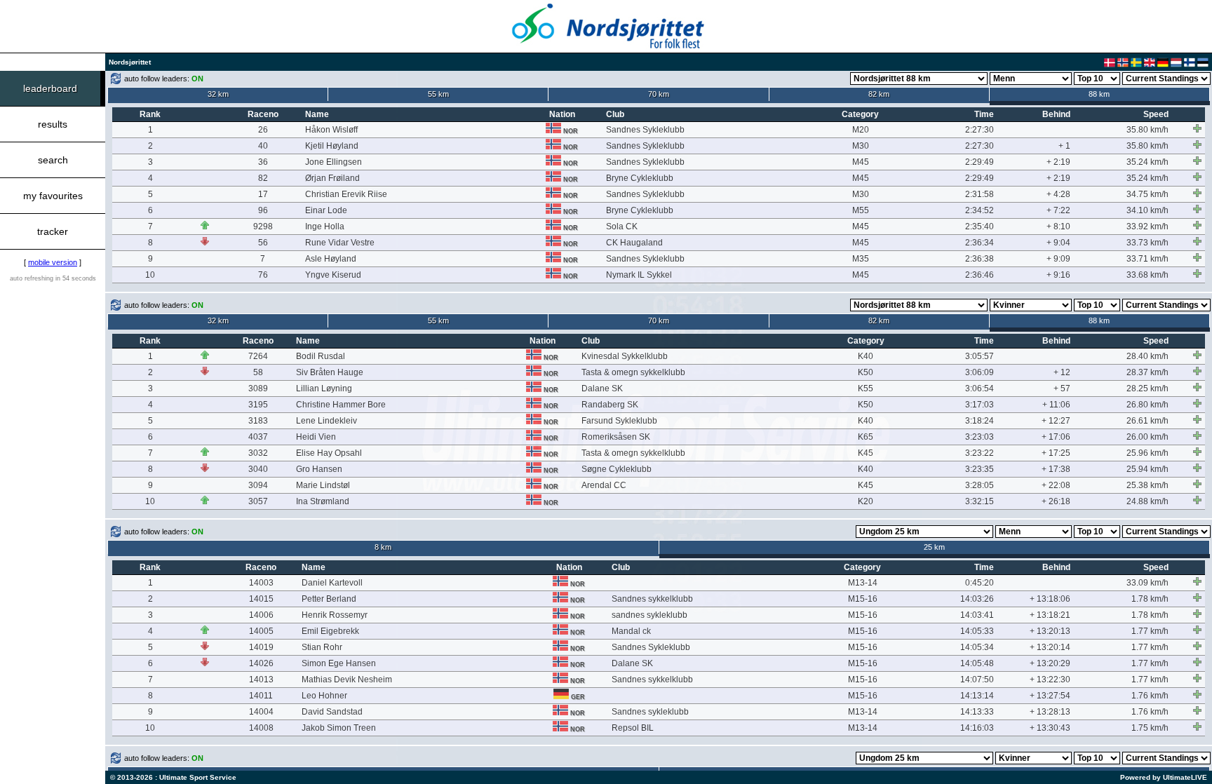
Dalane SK (602, 388)
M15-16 (862, 599)
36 (263, 162)
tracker (52, 231)
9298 (263, 226)
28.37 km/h (1147, 372)
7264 (258, 356)
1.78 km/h (1150, 599)
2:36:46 (979, 275)
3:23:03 (979, 437)
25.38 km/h (1147, 485)
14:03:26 (977, 599)
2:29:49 (979, 162)
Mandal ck (631, 631)
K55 (865, 388)
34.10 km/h (1147, 210)
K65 (865, 437)
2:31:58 (979, 194)
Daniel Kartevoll (332, 583)
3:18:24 (979, 421)
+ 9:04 (1058, 243)
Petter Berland (329, 599)
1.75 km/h (1150, 728)
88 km (1099, 94)
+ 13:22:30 (1050, 679)
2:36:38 (979, 259)
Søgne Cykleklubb (616, 469)
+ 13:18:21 (1050, 615)
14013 (261, 679)
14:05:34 (977, 647)
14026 (261, 663)
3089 (258, 388)
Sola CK (622, 226)
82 (263, 178)
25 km (934, 547)
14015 (261, 599)
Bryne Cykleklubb (639, 178)
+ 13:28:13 (1050, 712)
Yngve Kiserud (333, 275)
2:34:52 (979, 210)
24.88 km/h (1147, 501)
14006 (261, 615)
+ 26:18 (1056, 501)
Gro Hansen (319, 469)
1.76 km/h (1150, 696)
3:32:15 (979, 501)
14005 (261, 631)
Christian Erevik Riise (346, 194)
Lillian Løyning (324, 388)
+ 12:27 (1056, 421)
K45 (865, 453)
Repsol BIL (633, 728)
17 (263, 194)
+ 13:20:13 (1050, 631)
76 (263, 275)
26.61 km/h (1147, 421)
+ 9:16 (1058, 275)
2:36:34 (979, 243)
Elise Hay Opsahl (329, 453)
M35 (860, 259)
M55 (860, 210)
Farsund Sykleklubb (619, 421)
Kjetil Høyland (331, 146)
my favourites (53, 195)
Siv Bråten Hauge (329, 372)
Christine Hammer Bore (341, 405)
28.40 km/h (1147, 356)
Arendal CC (603, 485)
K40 (865, 356)
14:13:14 (977, 696)
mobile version (52, 262)
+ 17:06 (1056, 437)
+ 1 (1064, 146)
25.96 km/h (1147, 453)
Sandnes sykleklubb (650, 712)
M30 (860, 146)
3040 (258, 469)
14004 (261, 712)
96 (263, 210)
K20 (865, 501)
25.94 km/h (1147, 469)
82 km (878, 94)
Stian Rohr (322, 647)
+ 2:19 (1058, 162)
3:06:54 (979, 388)
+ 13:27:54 (1050, 696)
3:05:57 (979, 356)
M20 (860, 130)
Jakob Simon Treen (339, 728)
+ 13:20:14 (1050, 647)
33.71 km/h (1147, 259)
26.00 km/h (1147, 437)
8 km (383, 547)
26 (263, 130)
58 (258, 372)
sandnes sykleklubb (649, 615)
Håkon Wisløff (331, 130)
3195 (258, 405)
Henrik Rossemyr (335, 615)
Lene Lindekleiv (326, 421)
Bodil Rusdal (320, 356)
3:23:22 (979, 453)
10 (150, 275)
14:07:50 (977, 679)
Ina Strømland (322, 501)
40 (263, 146)
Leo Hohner (324, 696)
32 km (218, 94)
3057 (258, 501)
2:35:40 (979, 226)
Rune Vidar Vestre (340, 243)
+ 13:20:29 (1050, 663)
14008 (261, 728)
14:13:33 (977, 712)
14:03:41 (977, 615)
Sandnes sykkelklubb (652, 599)
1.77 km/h (1150, 631)
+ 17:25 (1056, 453)
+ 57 (1061, 388)
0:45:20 (979, 583)
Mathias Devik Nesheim (347, 679)
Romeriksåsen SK (615, 437)
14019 (261, 647)
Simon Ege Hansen (339, 663)
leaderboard (50, 88)
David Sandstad (332, 712)
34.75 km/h (1147, 194)
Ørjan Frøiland (332, 178)
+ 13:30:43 (1050, 728)
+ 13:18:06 (1050, 599)
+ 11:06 (1056, 405)
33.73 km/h (1147, 243)
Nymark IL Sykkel (639, 275)
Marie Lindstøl (323, 485)
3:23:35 (979, 469)
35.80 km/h (1147, 130)
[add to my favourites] (1197, 128)
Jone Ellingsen (333, 162)
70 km (658, 94)
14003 (261, 583)
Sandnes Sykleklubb (645, 130)
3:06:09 (979, 372)
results (52, 124)
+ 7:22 (1058, 210)
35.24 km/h (1147, 162)
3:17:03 (979, 405)
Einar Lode (326, 210)
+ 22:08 (1056, 485)
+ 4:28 (1058, 194)
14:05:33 (977, 631)
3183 (258, 421)
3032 (258, 453)
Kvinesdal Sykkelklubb (624, 356)
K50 (865, 372)
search (53, 159)
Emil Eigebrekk (330, 631)
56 (263, 243)
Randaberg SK (609, 405)
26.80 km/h (1147, 405)
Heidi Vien (316, 437)
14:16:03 (977, 728)
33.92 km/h (1147, 226)
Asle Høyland (330, 259)
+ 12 (1061, 372)
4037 (258, 437)
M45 (860, 162)
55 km (438, 94)
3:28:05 (979, 485)
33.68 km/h (1147, 275)
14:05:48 (977, 663)
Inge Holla (324, 226)
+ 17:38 (1056, 469)
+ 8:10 (1058, 226)
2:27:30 (979, 130)
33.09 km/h (1147, 583)
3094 (258, 485)
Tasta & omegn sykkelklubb (633, 372)
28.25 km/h (1147, 388)
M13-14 (862, 583)
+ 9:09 (1058, 259)
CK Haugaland (634, 243)
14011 (261, 696)
